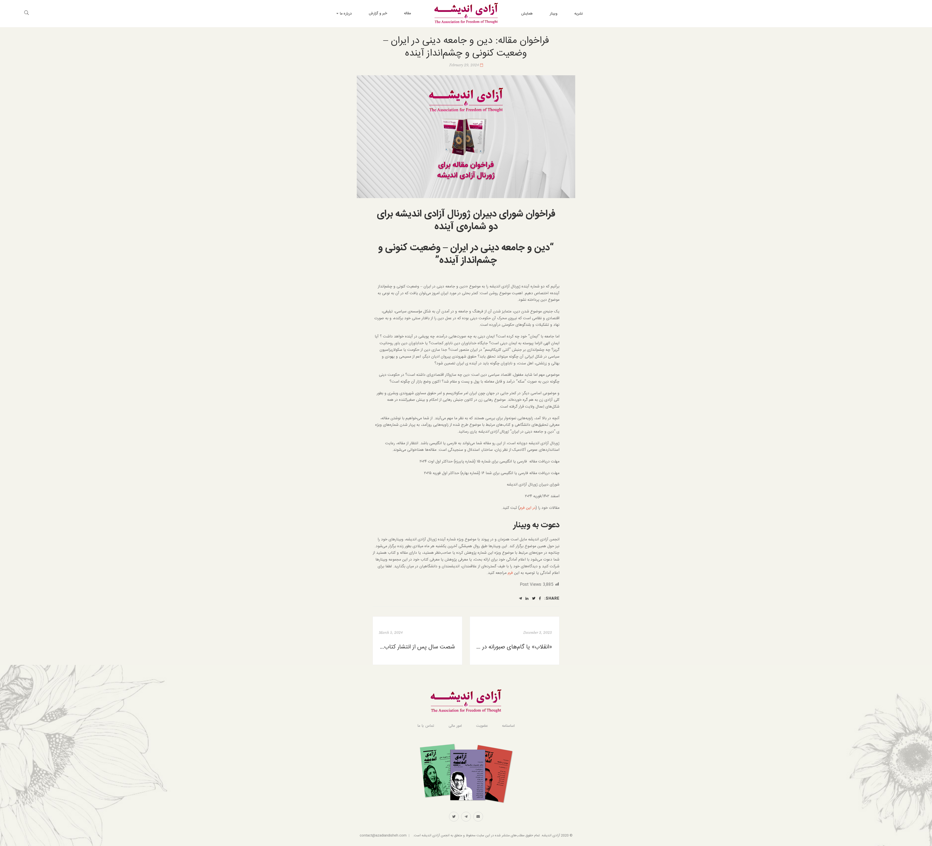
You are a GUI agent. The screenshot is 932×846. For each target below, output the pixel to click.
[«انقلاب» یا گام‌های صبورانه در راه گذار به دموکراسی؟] (514, 640)
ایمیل (478, 816)
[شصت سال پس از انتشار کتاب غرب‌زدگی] (417, 640)
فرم (511, 573)
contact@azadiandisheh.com (383, 835)
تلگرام (466, 816)
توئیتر (454, 816)
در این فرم (528, 508)
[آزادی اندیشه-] (466, 13)
